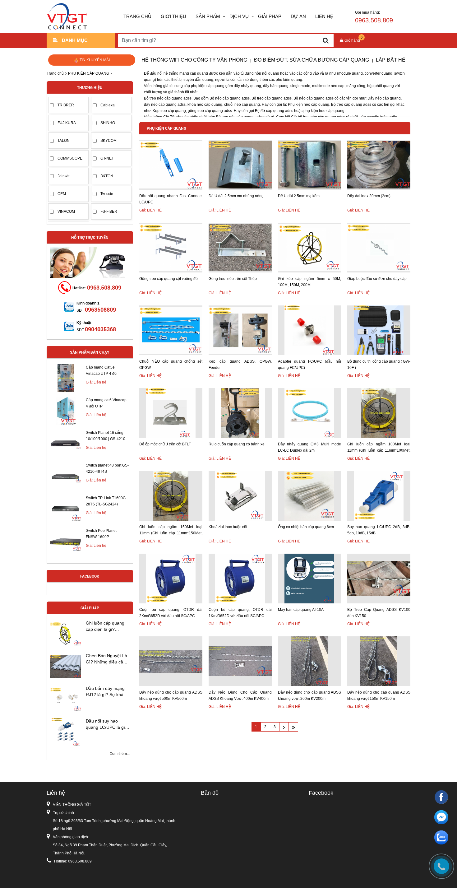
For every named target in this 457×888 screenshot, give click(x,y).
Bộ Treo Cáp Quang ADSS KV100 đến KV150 (378, 612)
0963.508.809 (104, 287)
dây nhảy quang (247, 86)
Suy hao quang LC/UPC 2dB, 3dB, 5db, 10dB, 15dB (378, 530)
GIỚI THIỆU (173, 16)
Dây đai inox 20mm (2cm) (368, 196)
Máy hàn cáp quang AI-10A (301, 609)
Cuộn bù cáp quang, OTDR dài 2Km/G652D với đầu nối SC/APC (170, 612)
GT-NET (107, 158)
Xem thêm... (120, 753)
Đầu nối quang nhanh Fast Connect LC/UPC (170, 199)
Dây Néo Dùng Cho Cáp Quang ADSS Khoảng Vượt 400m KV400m (240, 695)
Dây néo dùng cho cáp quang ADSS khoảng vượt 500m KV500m (170, 695)
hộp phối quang (380, 86)
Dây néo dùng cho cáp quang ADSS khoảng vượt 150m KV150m (378, 695)
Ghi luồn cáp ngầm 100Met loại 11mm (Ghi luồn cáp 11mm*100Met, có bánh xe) (378, 447)
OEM (62, 194)
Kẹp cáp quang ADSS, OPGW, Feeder (240, 364)
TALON (64, 140)
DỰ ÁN (298, 16)
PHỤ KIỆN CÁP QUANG (88, 73)
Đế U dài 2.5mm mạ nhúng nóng (236, 196)
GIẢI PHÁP (269, 16)
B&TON (106, 176)
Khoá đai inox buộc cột (228, 527)
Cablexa (107, 105)
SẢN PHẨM (208, 16)
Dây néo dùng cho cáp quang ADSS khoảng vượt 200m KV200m (309, 695)
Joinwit (63, 176)
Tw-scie (106, 194)
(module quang (350, 73)
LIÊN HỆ (324, 16)
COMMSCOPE (70, 158)
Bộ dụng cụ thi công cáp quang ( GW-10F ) (378, 364)
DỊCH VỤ (239, 16)
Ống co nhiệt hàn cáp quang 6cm (306, 527)
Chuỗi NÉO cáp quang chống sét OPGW (170, 364)
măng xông (355, 86)
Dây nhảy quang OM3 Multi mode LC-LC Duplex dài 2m (309, 447)
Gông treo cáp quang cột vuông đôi (169, 279)
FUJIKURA (67, 123)
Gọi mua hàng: (374, 17)
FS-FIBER (108, 211)
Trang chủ (137, 16)
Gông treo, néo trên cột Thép (233, 279)
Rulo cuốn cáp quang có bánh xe (237, 444)
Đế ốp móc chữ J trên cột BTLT (165, 444)
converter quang (378, 73)
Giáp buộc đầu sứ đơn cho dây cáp (377, 279)
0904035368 (100, 329)
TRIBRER (66, 105)
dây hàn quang (276, 86)
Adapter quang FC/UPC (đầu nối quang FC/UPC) (309, 364)
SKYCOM (108, 140)
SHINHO (107, 123)
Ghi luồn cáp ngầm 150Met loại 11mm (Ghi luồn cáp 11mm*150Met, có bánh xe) (170, 530)
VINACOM (66, 211)
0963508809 (100, 309)
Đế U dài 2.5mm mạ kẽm (299, 196)
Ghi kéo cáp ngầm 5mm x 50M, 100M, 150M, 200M (309, 282)
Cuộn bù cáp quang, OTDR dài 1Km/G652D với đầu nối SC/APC (240, 612)
